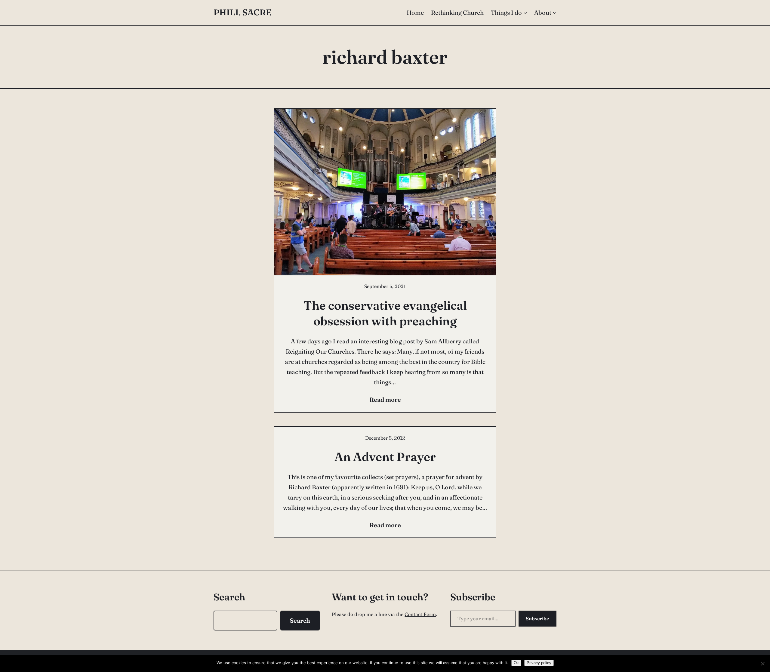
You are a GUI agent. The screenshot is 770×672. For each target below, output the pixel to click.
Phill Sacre (242, 12)
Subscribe (537, 618)
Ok (516, 663)
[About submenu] (554, 12)
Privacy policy (539, 663)
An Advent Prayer (385, 456)
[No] (762, 664)
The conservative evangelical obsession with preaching (385, 313)
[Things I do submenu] (525, 12)
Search (300, 620)
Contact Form (420, 614)
